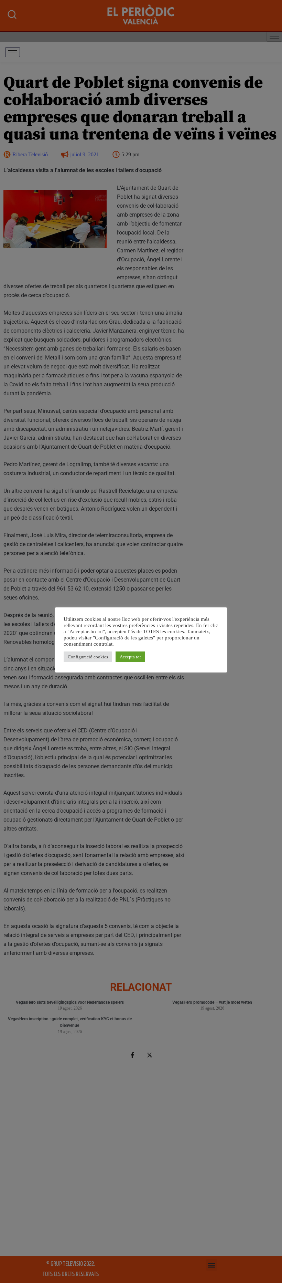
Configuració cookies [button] (88, 656)
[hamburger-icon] (12, 52)
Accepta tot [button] (130, 656)
